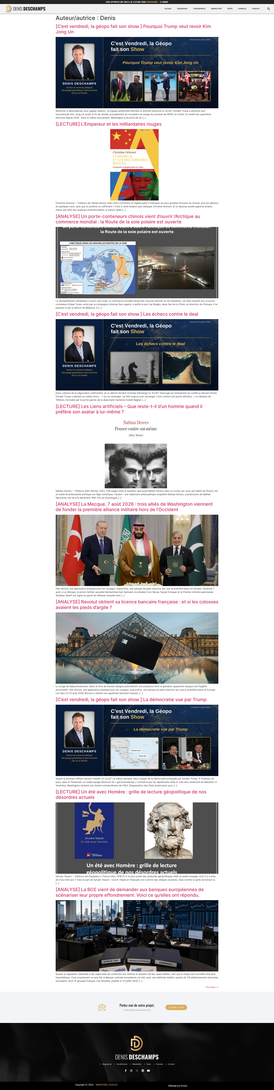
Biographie (182, 9)
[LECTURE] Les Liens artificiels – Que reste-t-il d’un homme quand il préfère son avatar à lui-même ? (129, 409)
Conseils (242, 9)
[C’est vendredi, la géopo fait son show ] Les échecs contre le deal (127, 314)
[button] (268, 8)
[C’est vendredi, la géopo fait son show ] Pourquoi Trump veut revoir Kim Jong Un (133, 29)
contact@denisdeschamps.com (137, 1010)
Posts (229, 9)
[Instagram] (131, 1070)
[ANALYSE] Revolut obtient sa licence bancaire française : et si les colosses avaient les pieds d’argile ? (137, 604)
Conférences (199, 9)
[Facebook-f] (125, 1070)
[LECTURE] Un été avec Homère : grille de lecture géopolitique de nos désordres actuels (131, 794)
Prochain (212, 987)
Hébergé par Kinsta (177, 1085)
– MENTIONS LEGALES (106, 1084)
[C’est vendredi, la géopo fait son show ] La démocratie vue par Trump (131, 699)
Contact (256, 9)
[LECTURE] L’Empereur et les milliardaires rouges (109, 124)
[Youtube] (148, 1070)
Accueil (168, 9)
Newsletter (216, 9)
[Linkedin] (142, 1070)
